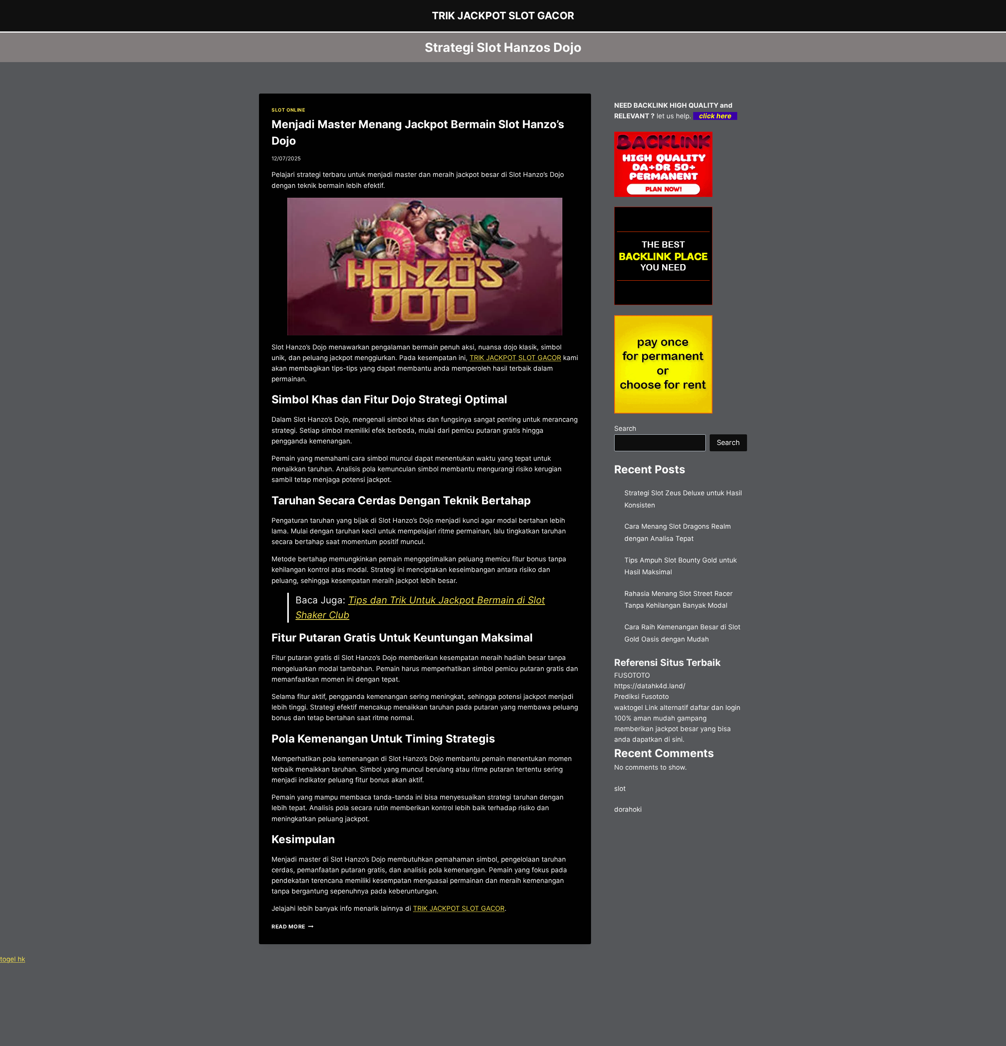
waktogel (628, 707)
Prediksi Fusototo (641, 696)
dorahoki (628, 809)
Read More (293, 926)
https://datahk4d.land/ (649, 686)
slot (620, 788)
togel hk (12, 959)
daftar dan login (715, 707)
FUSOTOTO (632, 675)
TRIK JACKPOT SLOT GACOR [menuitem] (515, 358)
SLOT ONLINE (288, 110)
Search (625, 428)
